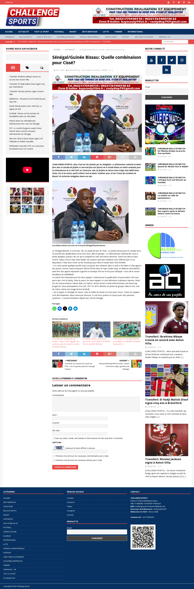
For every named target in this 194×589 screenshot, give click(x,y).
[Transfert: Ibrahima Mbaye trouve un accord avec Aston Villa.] (15, 192)
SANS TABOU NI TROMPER (143, 37)
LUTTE (106, 31)
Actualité (23, 31)
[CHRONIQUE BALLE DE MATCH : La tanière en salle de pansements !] (150, 196)
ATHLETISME (8, 506)
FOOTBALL (59, 31)
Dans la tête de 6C (44, 37)
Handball (7, 536)
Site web (56, 430)
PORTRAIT (125, 37)
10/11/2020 (60, 70)
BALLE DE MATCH (25, 37)
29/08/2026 (151, 347)
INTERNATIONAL (135, 31)
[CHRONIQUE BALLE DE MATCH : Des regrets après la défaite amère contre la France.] (150, 211)
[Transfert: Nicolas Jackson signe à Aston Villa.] (39, 192)
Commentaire (58, 395)
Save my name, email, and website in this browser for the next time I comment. (89, 438)
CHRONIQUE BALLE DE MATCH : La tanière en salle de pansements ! (172, 195)
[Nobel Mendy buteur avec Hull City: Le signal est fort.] (27, 200)
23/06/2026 (163, 201)
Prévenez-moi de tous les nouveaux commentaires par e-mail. (81, 456)
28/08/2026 (151, 466)
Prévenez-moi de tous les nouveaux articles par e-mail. (78, 460)
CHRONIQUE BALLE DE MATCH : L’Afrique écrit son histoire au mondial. (172, 179)
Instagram (71, 510)
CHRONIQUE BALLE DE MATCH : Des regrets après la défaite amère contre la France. (172, 211)
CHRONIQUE (9, 37)
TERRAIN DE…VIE (165, 37)
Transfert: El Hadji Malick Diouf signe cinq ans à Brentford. (166, 401)
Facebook (71, 502)
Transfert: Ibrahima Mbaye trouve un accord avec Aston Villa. (164, 340)
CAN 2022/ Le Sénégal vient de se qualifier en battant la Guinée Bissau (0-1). (126, 341)
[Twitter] (179, 2)
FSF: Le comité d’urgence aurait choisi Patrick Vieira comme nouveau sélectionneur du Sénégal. (25, 131)
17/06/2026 (163, 217)
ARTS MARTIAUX (89, 31)
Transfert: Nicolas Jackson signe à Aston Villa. (163, 460)
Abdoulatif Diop (74, 70)
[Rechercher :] (175, 41)
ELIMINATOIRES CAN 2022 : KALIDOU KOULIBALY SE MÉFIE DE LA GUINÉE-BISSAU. (96, 341)
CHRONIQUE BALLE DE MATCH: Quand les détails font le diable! (173, 165)
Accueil (9, 31)
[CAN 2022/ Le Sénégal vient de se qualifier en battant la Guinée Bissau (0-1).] (127, 329)
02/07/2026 (163, 170)
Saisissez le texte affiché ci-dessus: (80, 448)
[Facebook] (173, 2)
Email (147, 87)
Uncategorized (9, 578)
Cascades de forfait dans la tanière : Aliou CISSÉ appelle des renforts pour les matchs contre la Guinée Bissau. (65, 342)
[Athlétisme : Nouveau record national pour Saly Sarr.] (15, 200)
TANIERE (118, 31)
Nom (54, 415)
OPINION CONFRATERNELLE (90, 37)
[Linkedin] (189, 2)
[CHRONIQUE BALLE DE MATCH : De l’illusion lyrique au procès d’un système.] (150, 151)
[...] (182, 357)
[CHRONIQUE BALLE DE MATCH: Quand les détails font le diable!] (150, 167)
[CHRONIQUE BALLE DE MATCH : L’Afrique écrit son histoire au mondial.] (150, 180)
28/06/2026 (163, 185)
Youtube (70, 498)
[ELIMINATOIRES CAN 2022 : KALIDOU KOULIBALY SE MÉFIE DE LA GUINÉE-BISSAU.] (96, 329)
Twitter (69, 506)
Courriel (55, 423)
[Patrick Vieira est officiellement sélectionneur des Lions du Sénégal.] (15, 209)
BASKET (73, 31)
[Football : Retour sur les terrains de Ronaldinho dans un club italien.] (39, 200)
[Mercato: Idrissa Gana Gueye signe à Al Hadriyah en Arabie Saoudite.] (39, 209)
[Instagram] (184, 2)
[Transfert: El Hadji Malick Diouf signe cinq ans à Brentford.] (27, 192)
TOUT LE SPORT (41, 31)
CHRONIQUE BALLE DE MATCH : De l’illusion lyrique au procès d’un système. (172, 151)
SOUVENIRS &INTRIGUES (65, 37)
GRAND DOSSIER (111, 37)
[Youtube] (168, 2)
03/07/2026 (163, 156)
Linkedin (70, 515)
